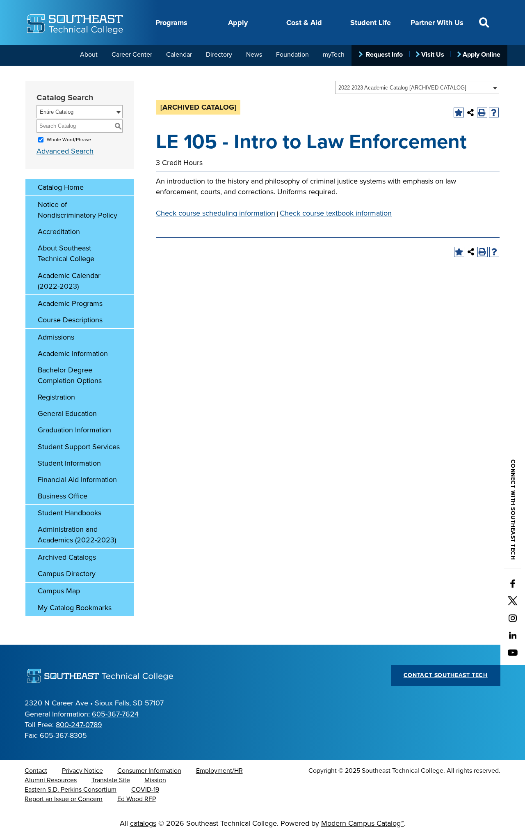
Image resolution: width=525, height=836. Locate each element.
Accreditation (59, 231)
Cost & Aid (304, 22)
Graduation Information (74, 429)
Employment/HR (219, 771)
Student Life (370, 22)
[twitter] (512, 601)
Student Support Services (79, 446)
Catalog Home (61, 187)
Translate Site (110, 780)
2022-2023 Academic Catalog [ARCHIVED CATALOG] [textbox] (402, 88)
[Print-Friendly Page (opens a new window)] (482, 113)
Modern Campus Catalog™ (362, 823)
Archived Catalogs (67, 557)
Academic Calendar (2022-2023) (69, 281)
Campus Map (59, 590)
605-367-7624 (115, 714)
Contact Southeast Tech (446, 675)
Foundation (292, 55)
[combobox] (417, 87)
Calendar (179, 55)
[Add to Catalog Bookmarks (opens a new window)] (459, 113)
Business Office (62, 496)
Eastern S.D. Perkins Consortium (70, 789)
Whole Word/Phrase (69, 139)
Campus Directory (67, 573)
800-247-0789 (79, 724)
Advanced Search (65, 151)
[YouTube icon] (512, 652)
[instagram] (512, 618)
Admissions (56, 337)
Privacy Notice (82, 771)
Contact (36, 771)
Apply (238, 22)
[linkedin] (512, 635)
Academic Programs (70, 303)
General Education (67, 413)
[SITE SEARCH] (484, 22)
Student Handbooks (69, 512)
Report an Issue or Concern (64, 799)
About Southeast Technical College (66, 253)
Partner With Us (437, 22)
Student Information (69, 463)
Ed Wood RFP (136, 799)
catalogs (143, 823)
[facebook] (512, 584)
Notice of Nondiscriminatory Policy (77, 210)
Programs (171, 22)
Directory (219, 55)
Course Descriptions (70, 319)
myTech (334, 55)
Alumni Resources (51, 780)
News (254, 55)
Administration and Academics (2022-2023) (77, 534)
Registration (56, 397)
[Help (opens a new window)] (494, 113)
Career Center (132, 55)
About (89, 55)
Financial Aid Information (77, 479)
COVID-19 (145, 789)
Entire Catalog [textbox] (56, 112)
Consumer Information (149, 771)
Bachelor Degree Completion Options (70, 375)
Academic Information (73, 353)
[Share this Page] (471, 113)
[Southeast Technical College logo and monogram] (76, 22)
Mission (155, 780)
